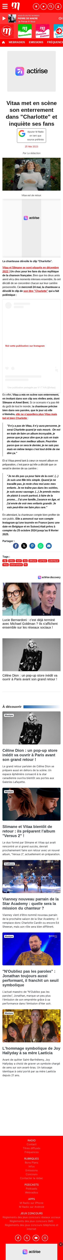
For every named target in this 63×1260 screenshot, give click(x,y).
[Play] (4, 18)
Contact (32, 1144)
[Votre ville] (36, 6)
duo (25, 561)
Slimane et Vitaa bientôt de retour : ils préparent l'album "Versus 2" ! (28, 831)
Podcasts (31, 1188)
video (11, 561)
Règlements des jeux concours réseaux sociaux (31, 1217)
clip (5, 561)
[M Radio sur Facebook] (18, 1238)
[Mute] (60, 18)
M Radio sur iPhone (31, 1202)
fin (25, 564)
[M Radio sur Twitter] (27, 1238)
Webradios (17, 42)
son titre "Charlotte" (35, 291)
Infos (32, 1166)
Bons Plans (31, 1162)
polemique (53, 561)
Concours (31, 1174)
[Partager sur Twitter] (23, 547)
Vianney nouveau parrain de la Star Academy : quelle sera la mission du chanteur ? (30, 903)
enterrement (16, 564)
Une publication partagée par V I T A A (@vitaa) (31, 387)
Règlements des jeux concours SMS (31, 1221)
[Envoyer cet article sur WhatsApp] (39, 547)
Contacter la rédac (31, 1178)
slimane (33, 561)
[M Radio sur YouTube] (36, 1238)
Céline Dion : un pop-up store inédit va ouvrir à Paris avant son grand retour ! (29, 755)
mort (18, 561)
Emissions (36, 42)
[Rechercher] (50, 6)
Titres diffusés (31, 1148)
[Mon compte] (58, 6)
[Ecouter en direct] (43, 6)
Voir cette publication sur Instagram (25, 345)
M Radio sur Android (31, 1206)
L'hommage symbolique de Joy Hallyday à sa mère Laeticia (31, 1050)
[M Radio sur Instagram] (45, 1238)
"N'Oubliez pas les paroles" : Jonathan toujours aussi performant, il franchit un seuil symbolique (30, 978)
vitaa (5, 564)
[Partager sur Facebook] (15, 547)
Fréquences (32, 1152)
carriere (42, 561)
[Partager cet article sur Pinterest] (31, 547)
